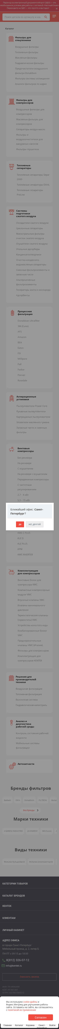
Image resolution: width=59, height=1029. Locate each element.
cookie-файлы (30, 1001)
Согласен (40, 1017)
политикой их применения (22, 1009)
